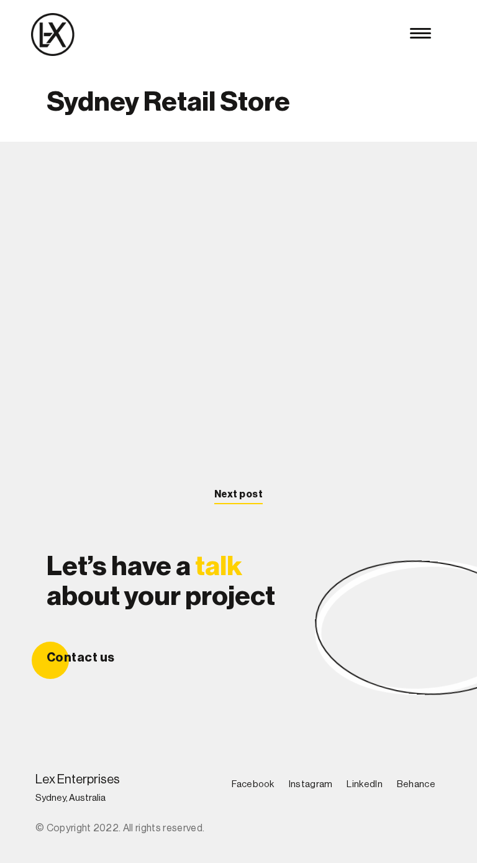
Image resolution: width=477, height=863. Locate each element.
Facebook (253, 784)
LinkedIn (364, 784)
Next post (238, 494)
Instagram (311, 784)
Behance (416, 784)
